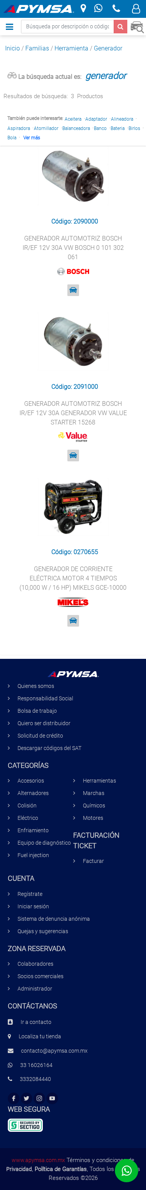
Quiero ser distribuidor (44, 723)
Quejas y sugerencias (43, 931)
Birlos (134, 128)
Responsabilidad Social (45, 698)
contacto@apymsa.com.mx (54, 1051)
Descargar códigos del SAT (49, 748)
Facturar (93, 861)
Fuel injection (33, 855)
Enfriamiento (33, 830)
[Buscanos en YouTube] (52, 1098)
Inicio (12, 48)
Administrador (35, 989)
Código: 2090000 (74, 221)
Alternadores (33, 793)
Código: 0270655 (74, 552)
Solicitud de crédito (40, 736)
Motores (93, 818)
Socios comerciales (40, 976)
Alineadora (122, 119)
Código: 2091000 (74, 386)
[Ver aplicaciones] (73, 290)
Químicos (94, 805)
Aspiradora (18, 128)
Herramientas (99, 781)
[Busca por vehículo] (137, 26)
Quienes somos (36, 686)
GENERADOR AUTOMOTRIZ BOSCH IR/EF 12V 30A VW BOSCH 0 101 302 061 (73, 248)
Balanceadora (76, 128)
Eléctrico (28, 818)
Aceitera (73, 119)
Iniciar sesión (33, 906)
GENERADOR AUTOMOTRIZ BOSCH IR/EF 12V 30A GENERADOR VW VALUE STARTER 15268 (73, 413)
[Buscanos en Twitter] (26, 1098)
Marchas (93, 793)
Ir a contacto (36, 1022)
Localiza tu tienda (40, 1036)
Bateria (118, 128)
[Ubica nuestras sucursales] (83, 9)
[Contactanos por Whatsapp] (98, 9)
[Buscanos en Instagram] (39, 1098)
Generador (108, 48)
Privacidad (19, 1169)
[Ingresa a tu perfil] (136, 10)
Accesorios (31, 781)
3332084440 (35, 1079)
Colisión (27, 805)
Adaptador (96, 119)
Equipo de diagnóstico (44, 843)
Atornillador (46, 128)
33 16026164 (36, 1065)
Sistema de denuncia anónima (54, 919)
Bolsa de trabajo (37, 711)
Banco (100, 128)
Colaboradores (35, 964)
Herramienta (71, 48)
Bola (11, 137)
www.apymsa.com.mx (38, 1160)
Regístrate (30, 894)
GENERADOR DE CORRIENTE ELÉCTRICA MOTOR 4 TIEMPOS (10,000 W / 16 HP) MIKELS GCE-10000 (73, 578)
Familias (37, 48)
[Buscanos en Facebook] (13, 1098)
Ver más (31, 137)
